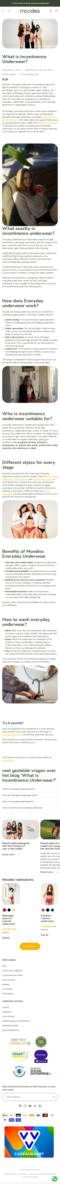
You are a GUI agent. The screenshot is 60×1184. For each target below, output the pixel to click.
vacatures (7, 1011)
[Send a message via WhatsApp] (55, 1179)
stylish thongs (20, 479)
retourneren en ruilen (12, 975)
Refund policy (9, 1174)
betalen (5, 984)
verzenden (7, 988)
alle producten (30, 946)
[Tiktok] (35, 1106)
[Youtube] (30, 1106)
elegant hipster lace (42, 479)
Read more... (9, 854)
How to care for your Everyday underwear (22, 807)
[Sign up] (54, 1096)
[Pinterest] (39, 1106)
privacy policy (8, 979)
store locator (8, 1016)
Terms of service (35, 1174)
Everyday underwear (12, 734)
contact (5, 1007)
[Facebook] (20, 1106)
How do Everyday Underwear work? (20, 795)
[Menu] (3, 11)
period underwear (47, 122)
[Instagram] (25, 1106)
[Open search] (9, 11)
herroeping (7, 993)
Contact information (30, 1177)
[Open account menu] (50, 11)
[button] (11, 931)
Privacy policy (22, 1174)
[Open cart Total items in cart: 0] (57, 11)
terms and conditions (12, 970)
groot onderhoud (10, 1030)
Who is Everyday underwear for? (18, 801)
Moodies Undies (33, 1169)
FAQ (4, 966)
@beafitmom (8, 760)
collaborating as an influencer (16, 1020)
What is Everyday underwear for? (18, 789)
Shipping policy (50, 1174)
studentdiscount (10, 1025)
